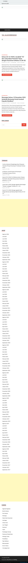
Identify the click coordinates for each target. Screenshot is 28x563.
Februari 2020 (5, 412)
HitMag (15, 559)
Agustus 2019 (5, 423)
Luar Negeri (5, 525)
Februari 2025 (5, 275)
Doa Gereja (5, 513)
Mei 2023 (4, 324)
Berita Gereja (5, 511)
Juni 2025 (4, 266)
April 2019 (4, 432)
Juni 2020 (4, 402)
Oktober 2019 (5, 419)
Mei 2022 (4, 352)
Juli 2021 (4, 375)
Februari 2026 (5, 248)
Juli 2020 (4, 400)
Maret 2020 (5, 409)
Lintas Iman (5, 522)
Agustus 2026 (5, 234)
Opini (3, 529)
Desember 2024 (6, 280)
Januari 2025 (5, 278)
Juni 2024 (4, 294)
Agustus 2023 (5, 317)
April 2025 (4, 271)
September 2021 (6, 370)
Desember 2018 (6, 439)
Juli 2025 (4, 264)
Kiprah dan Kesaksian (7, 518)
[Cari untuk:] (14, 124)
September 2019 (6, 421)
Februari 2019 (5, 437)
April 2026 (4, 243)
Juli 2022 (4, 347)
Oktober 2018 (5, 444)
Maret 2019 (5, 435)
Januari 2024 (5, 305)
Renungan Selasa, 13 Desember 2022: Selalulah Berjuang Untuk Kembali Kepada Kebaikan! (14, 99)
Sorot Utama (5, 545)
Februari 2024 (5, 303)
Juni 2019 (4, 428)
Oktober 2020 (5, 393)
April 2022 (4, 354)
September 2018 (6, 446)
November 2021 (6, 365)
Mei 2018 (4, 451)
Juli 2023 (4, 319)
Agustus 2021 (5, 372)
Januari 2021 (5, 386)
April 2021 (4, 379)
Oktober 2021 (5, 368)
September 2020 (6, 395)
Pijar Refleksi (5, 95)
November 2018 (6, 442)
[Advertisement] (14, 143)
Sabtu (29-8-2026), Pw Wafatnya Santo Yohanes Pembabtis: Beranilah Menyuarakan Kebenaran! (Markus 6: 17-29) (13, 178)
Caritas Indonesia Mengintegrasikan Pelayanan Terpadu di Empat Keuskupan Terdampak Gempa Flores (13, 166)
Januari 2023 (5, 333)
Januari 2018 (5, 460)
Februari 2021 (5, 384)
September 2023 (6, 315)
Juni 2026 (4, 238)
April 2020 (4, 407)
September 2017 (6, 469)
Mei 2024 (4, 296)
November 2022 (6, 338)
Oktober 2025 (5, 257)
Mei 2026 (4, 241)
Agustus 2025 (5, 262)
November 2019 (6, 416)
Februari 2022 (5, 358)
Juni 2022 (4, 349)
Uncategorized (5, 548)
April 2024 (4, 298)
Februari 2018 (5, 458)
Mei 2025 (4, 268)
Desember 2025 (6, 252)
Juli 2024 (4, 292)
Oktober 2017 (5, 467)
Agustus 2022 (5, 345)
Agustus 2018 (5, 449)
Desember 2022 (6, 335)
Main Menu (7, 30)
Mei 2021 (4, 377)
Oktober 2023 (5, 312)
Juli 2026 (4, 236)
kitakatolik (14, 62)
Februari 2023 (5, 331)
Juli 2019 (4, 425)
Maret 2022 (5, 356)
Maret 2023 (5, 328)
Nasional (4, 527)
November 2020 (6, 391)
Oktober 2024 (5, 285)
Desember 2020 (6, 389)
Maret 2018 (5, 455)
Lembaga (4, 520)
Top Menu (5, 1)
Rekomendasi (5, 543)
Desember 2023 (6, 308)
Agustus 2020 (5, 398)
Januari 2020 (5, 414)
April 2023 (4, 326)
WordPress (9, 559)
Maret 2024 (5, 301)
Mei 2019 (4, 430)
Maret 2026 (5, 245)
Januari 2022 (5, 361)
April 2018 (4, 453)
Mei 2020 (4, 405)
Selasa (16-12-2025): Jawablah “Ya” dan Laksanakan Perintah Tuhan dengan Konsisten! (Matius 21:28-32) (14, 58)
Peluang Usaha (5, 536)
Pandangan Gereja (6, 531)
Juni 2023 (4, 322)
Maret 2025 (5, 273)
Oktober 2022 (5, 340)
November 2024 (6, 282)
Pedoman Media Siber (7, 534)
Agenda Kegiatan (6, 508)
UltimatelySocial (23, 562)
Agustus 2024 (5, 289)
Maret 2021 (5, 382)
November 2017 (6, 465)
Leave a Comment (20, 62)
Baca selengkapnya (7, 74)
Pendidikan (5, 538)
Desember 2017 (6, 462)
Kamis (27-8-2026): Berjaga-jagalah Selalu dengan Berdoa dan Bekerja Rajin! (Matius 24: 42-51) (13, 191)
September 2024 (6, 287)
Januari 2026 (5, 250)
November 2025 (6, 255)
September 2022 (6, 342)
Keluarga (4, 515)
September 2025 (6, 259)
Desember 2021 (6, 363)
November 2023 (6, 310)
